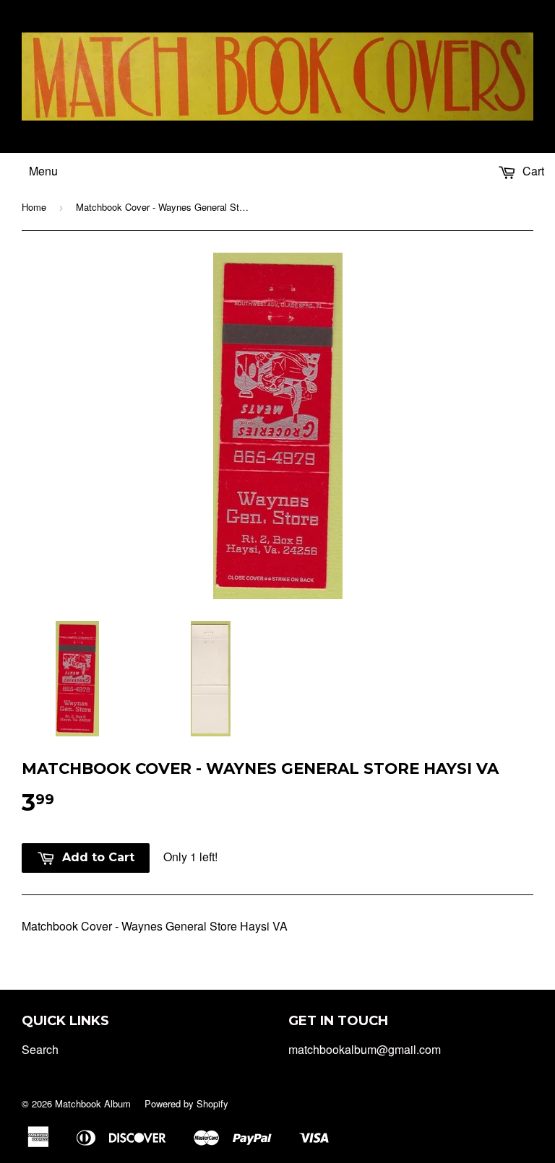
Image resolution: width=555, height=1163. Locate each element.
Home (34, 207)
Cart (532, 170)
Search (40, 1049)
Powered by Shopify (186, 1103)
